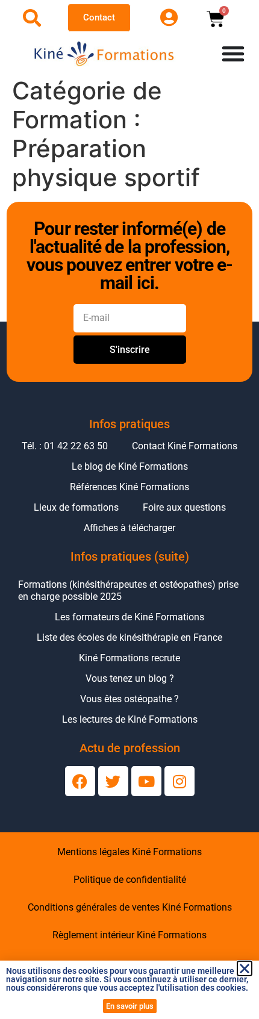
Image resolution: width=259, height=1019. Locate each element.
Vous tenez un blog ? (130, 678)
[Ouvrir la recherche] (32, 18)
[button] (244, 968)
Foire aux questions (184, 507)
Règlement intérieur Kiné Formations (129, 935)
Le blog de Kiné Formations (130, 466)
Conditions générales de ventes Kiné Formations (130, 907)
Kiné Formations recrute (129, 658)
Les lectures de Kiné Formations (130, 719)
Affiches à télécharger (129, 528)
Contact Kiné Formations (184, 446)
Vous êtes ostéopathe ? (129, 699)
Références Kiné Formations (129, 487)
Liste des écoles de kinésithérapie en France (129, 637)
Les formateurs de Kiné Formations (129, 617)
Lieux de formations (76, 507)
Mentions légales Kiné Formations (129, 852)
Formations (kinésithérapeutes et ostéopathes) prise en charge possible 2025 (128, 590)
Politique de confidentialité (129, 879)
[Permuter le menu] (233, 54)
